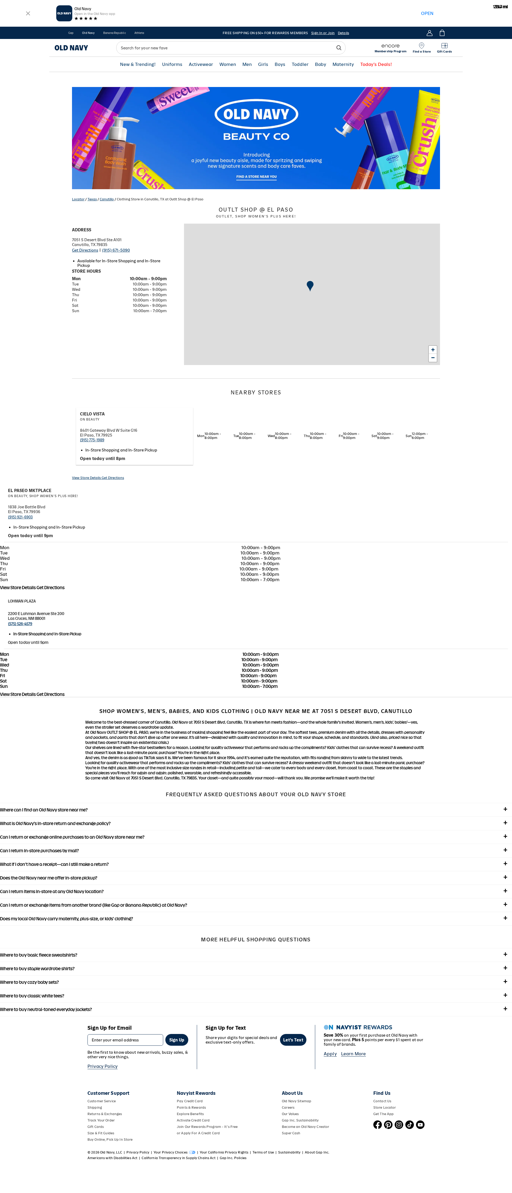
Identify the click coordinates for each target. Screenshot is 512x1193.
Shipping (94, 1107)
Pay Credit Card (190, 1101)
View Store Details (87, 478)
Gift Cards (95, 1127)
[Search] (339, 47)
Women (227, 64)
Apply (330, 1053)
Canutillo (107, 199)
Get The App (383, 1114)
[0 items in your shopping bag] (441, 33)
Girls (263, 64)
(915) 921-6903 (20, 517)
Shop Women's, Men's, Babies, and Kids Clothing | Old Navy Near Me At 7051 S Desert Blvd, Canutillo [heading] (256, 711)
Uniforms (172, 64)
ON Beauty (89, 419)
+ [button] (433, 349)
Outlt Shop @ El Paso (256, 212)
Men (247, 64)
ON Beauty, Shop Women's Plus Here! (43, 496)
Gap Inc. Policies (233, 1158)
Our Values (290, 1114)
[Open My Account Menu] (429, 33)
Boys (280, 64)
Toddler (300, 64)
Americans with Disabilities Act (112, 1158)
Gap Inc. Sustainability (300, 1120)
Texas (92, 199)
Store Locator (384, 1107)
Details (343, 33)
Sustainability (289, 1152)
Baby (320, 64)
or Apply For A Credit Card (198, 1133)
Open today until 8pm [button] (102, 458)
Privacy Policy (102, 1066)
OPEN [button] (427, 13)
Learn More (353, 1053)
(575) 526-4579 (20, 624)
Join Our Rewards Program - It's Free (207, 1127)
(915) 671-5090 (116, 250)
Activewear (201, 64)
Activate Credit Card (193, 1120)
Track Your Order (101, 1120)
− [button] (433, 357)
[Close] (28, 13)
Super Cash (291, 1133)
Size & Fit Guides (100, 1133)
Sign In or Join (323, 33)
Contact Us (382, 1101)
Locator (78, 199)
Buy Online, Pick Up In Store (110, 1139)
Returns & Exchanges (104, 1114)
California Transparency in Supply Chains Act (178, 1158)
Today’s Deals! (376, 64)
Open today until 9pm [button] (30, 535)
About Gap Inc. (317, 1152)
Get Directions (85, 250)
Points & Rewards (191, 1107)
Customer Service (101, 1101)
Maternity (343, 64)
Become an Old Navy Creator (305, 1127)
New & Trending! (138, 64)
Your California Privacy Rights (224, 1152)
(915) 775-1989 (92, 440)
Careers (288, 1107)
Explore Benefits (190, 1114)
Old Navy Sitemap (296, 1101)
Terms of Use (263, 1152)
